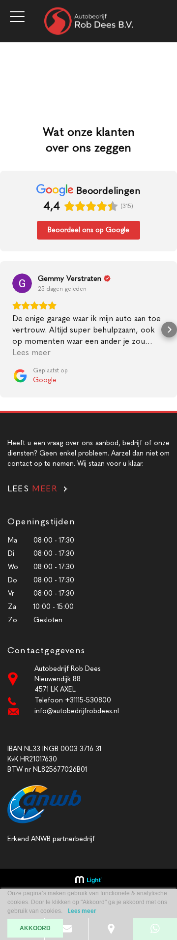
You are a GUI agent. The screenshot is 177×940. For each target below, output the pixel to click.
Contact (13, 77)
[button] (8, 329)
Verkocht (14, 67)
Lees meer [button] (31, 352)
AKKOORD (35, 928)
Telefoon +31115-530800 (72, 700)
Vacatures (15, 57)
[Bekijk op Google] (22, 283)
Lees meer (82, 911)
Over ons (14, 46)
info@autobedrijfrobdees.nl (76, 711)
